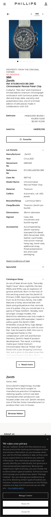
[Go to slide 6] (33, 61)
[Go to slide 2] (21, 61)
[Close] (47, 439)
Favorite (27, 139)
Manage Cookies (25, 495)
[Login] (46, 4)
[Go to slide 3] (24, 61)
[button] (25, 39)
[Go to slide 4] (27, 61)
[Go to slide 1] (17, 61)
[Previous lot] (31, 14)
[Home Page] (25, 4)
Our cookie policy (16, 488)
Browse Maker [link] (15, 413)
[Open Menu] (6, 4)
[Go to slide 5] (30, 61)
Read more (27, 364)
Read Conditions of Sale (18, 261)
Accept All (25, 512)
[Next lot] (43, 14)
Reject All (25, 504)
